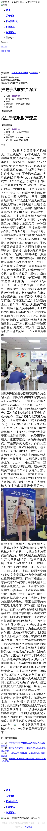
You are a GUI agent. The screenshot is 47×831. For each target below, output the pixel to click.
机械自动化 (12, 21)
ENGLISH (5, 51)
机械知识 (11, 27)
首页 (8, 10)
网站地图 (28, 827)
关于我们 (11, 15)
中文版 (4, 46)
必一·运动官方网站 (20, 73)
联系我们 (11, 32)
